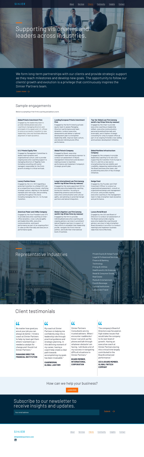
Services (81, 4)
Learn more (21, 91)
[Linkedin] (15, 440)
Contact (122, 4)
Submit (107, 411)
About (72, 4)
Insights (112, 4)
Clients (90, 4)
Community (101, 4)
